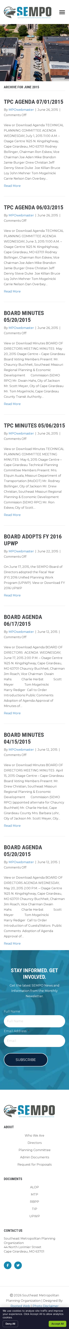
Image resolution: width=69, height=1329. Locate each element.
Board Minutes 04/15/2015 (24, 738)
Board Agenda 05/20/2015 (23, 850)
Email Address (16, 1031)
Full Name (12, 1011)
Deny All (10, 1323)
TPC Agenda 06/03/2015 (33, 207)
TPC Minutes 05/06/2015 (34, 425)
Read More (12, 186)
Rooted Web (20, 1306)
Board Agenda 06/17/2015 (23, 620)
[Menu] (62, 12)
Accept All (57, 1323)
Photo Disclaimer (46, 1306)
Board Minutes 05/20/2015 (24, 316)
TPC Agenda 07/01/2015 (33, 101)
